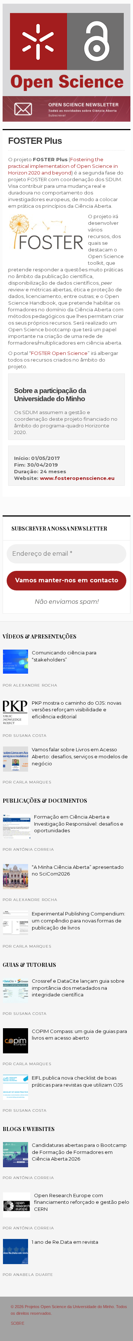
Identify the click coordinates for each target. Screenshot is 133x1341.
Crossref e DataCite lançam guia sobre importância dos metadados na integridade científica (78, 988)
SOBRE (17, 1323)
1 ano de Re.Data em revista (65, 1242)
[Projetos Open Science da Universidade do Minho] (66, 91)
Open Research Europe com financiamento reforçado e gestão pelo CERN (81, 1202)
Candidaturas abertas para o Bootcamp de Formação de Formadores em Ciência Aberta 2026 (79, 1152)
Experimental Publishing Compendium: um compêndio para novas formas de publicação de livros (78, 920)
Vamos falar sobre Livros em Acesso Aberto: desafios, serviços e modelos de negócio (80, 756)
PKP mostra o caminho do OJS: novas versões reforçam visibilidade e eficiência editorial (76, 709)
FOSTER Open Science (59, 353)
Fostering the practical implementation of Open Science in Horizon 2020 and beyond (63, 166)
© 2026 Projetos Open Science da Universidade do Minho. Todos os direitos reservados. (69, 1309)
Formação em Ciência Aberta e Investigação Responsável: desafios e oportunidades (78, 823)
